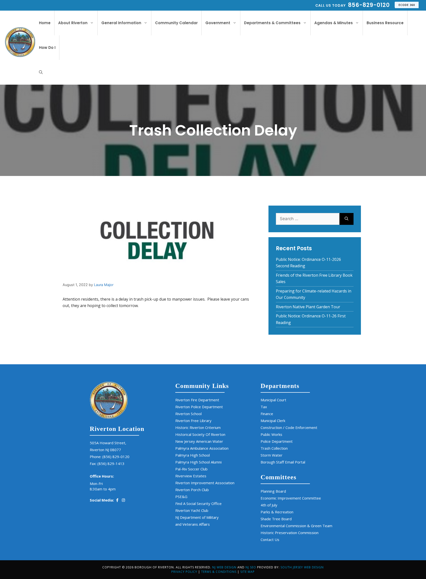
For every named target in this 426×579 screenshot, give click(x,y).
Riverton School (188, 413)
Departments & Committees (272, 22)
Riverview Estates (190, 475)
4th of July (269, 504)
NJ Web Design (224, 567)
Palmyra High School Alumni (198, 462)
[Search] (346, 219)
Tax (264, 406)
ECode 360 (407, 5)
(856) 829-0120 (115, 456)
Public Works (271, 434)
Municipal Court (273, 399)
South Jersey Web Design (302, 567)
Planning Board (273, 491)
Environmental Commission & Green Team (296, 525)
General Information (121, 22)
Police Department (277, 441)
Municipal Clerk (273, 420)
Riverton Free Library (193, 420)
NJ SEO (251, 567)
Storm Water (272, 455)
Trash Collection (274, 448)
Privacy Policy (184, 572)
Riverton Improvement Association (204, 482)
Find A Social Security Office (198, 503)
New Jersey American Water (199, 441)
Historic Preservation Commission (290, 532)
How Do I (47, 47)
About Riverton (73, 22)
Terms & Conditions (218, 572)
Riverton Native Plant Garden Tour (308, 306)
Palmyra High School (192, 455)
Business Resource (385, 22)
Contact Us (270, 539)
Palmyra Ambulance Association (202, 448)
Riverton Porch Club (192, 489)
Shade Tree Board (276, 518)
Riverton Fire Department (197, 399)
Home (45, 22)
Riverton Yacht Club (191, 510)
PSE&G (181, 496)
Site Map (247, 572)
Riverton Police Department (199, 406)
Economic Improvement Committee (291, 498)
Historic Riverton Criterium (198, 427)
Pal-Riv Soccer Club (191, 468)
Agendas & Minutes (333, 22)
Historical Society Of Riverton (200, 434)
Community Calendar (176, 22)
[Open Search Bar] (40, 72)
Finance (267, 413)
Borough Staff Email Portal (283, 462)
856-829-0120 (369, 5)
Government (217, 22)
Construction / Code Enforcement (289, 427)
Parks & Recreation (277, 511)
